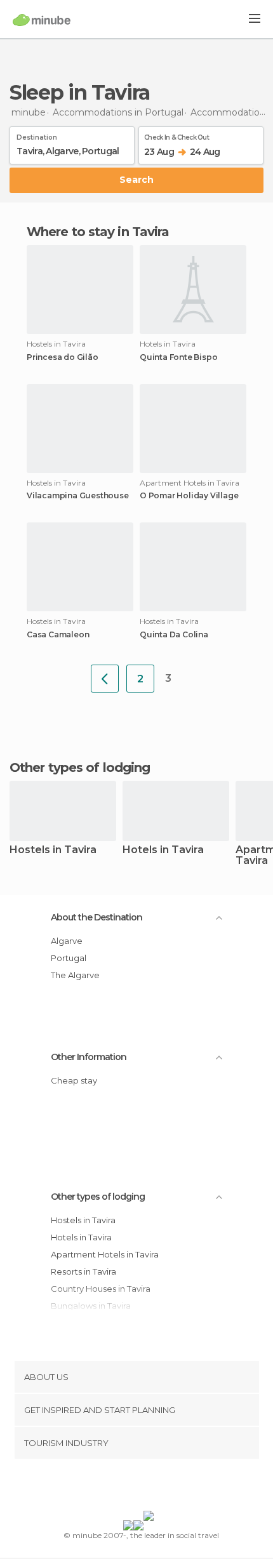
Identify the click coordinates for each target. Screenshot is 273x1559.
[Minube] (41, 20)
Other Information (88, 1057)
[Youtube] (166, 1487)
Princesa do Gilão (62, 357)
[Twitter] (133, 1487)
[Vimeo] (149, 1487)
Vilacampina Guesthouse (78, 495)
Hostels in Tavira (53, 850)
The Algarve (75, 975)
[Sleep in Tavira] (105, 679)
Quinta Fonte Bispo (178, 357)
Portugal (68, 958)
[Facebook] (116, 1487)
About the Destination (96, 917)
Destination (37, 135)
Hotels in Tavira (163, 850)
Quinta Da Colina (174, 634)
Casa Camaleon (58, 634)
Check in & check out (176, 135)
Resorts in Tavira (83, 1271)
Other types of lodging (98, 1196)
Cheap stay (74, 1080)
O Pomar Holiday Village (189, 495)
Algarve (67, 941)
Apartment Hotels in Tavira (105, 1254)
